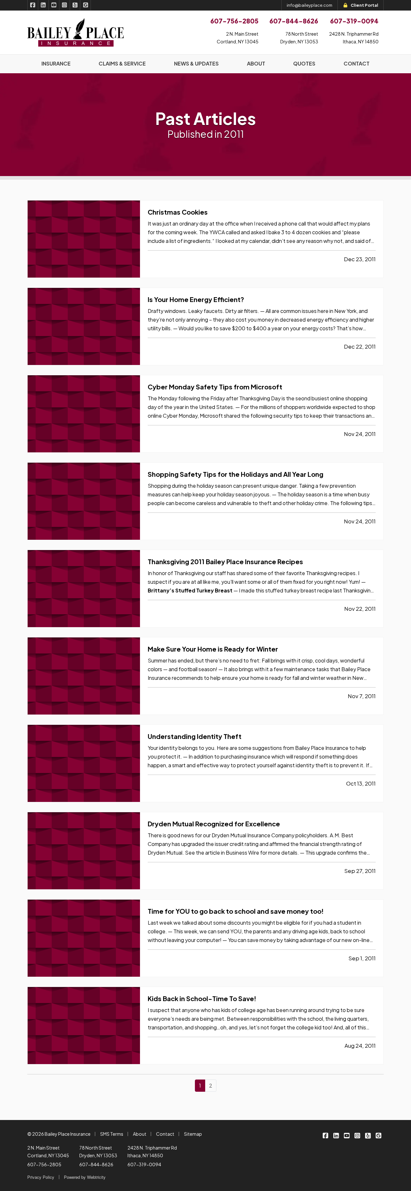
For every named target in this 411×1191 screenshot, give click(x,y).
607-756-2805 (44, 1164)
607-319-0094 (144, 1164)
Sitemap (193, 1134)
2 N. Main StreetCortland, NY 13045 (237, 37)
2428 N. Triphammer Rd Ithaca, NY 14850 (152, 1151)
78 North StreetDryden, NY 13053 (299, 37)
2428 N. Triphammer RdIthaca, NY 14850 (354, 37)
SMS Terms (111, 1134)
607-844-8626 (96, 1164)
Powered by (85, 1177)
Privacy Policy (40, 1177)
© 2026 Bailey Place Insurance (59, 1134)
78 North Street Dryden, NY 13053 (98, 1151)
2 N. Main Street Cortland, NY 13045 (48, 1151)
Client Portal (364, 5)
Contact (165, 1134)
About (139, 1134)
